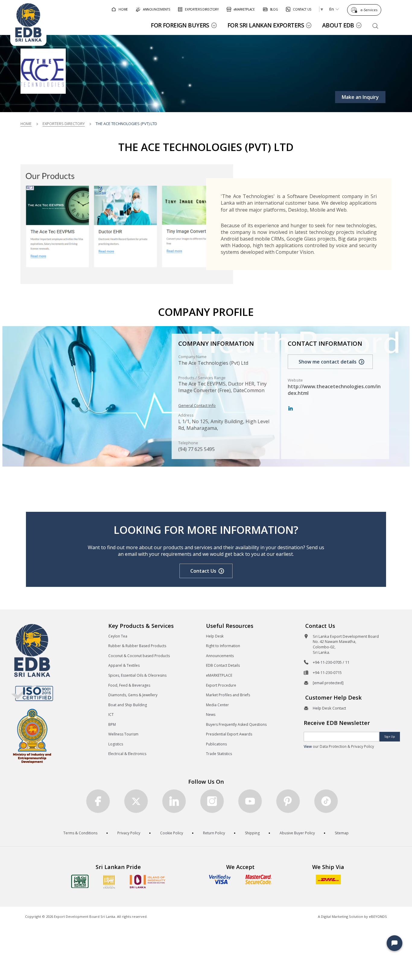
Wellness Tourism (123, 734)
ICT (111, 714)
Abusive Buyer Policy (297, 833)
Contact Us (203, 571)
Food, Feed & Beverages (129, 685)
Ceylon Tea (117, 636)
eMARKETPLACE (219, 675)
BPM (112, 724)
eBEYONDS (378, 916)
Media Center (217, 704)
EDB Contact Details (223, 665)
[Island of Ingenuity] (147, 881)
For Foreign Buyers (180, 25)
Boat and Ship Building (127, 704)
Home (26, 123)
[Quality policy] (32, 693)
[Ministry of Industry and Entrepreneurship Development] (32, 735)
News (210, 714)
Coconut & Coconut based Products (139, 655)
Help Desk (214, 636)
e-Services (368, 10)
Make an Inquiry (360, 97)
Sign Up (390, 736)
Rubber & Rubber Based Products (137, 645)
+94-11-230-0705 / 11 (331, 662)
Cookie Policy (171, 833)
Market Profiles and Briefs (228, 694)
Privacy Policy (128, 833)
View (308, 746)
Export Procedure (221, 685)
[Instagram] (212, 801)
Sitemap (342, 833)
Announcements (220, 655)
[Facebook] (98, 801)
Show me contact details (328, 361)
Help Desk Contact (329, 708)
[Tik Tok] (326, 801)
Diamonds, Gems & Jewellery (132, 694)
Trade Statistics (219, 753)
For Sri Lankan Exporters (265, 25)
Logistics (115, 744)
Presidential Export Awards (229, 734)
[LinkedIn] (290, 408)
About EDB (338, 25)
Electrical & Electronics (127, 753)
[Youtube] (250, 801)
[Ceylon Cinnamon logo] (109, 882)
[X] (136, 801)
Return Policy (214, 833)
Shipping (252, 833)
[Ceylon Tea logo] (80, 881)
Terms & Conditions (80, 833)
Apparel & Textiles (124, 665)
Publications (216, 744)
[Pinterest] (288, 801)
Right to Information (223, 645)
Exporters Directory (64, 123)
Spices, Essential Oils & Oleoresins (137, 675)
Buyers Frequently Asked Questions (236, 724)
